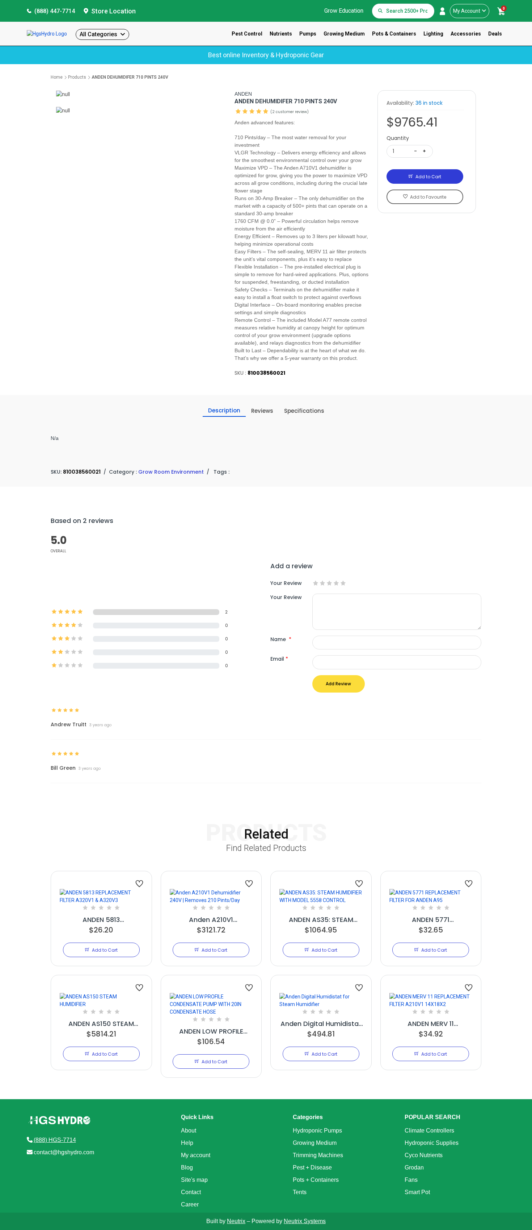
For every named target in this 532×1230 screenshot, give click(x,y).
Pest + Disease (312, 1167)
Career (190, 1204)
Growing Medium (344, 34)
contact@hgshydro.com (64, 1152)
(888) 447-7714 (54, 11)
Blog (187, 1167)
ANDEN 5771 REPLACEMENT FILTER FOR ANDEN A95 (430, 919)
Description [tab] (224, 410)
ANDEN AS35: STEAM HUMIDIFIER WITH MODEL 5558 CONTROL (321, 919)
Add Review (338, 684)
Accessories (466, 34)
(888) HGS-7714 (55, 1140)
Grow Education (343, 10)
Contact (191, 1192)
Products (77, 77)
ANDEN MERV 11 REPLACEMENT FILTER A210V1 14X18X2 (430, 1024)
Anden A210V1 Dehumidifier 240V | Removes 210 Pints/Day (211, 919)
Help (187, 1143)
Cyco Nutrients (424, 1155)
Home (57, 77)
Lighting (433, 34)
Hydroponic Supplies (432, 1143)
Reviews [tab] (262, 411)
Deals (495, 34)
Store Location (113, 11)
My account (195, 1155)
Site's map (194, 1180)
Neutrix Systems (305, 1221)
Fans (411, 1180)
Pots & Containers (394, 34)
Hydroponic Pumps (317, 1130)
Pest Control (247, 34)
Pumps (307, 34)
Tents (300, 1192)
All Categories (98, 34)
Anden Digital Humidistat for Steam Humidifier (321, 1024)
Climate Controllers (429, 1130)
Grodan (414, 1167)
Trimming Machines (318, 1155)
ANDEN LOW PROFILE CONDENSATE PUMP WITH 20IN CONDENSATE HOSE (211, 1031)
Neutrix (236, 1221)
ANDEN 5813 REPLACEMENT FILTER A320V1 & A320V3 (101, 919)
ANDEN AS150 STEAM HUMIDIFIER (101, 1024)
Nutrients (281, 34)
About (188, 1130)
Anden (243, 94)
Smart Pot (417, 1192)
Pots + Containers (316, 1180)
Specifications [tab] (304, 411)
